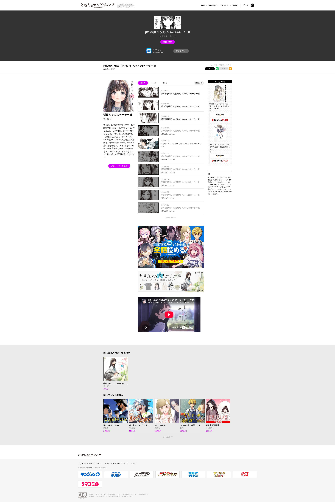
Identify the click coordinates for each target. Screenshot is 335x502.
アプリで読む (181, 51)
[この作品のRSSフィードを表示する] (230, 68)
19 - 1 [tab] (165, 83)
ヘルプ (133, 464)
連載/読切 (212, 5)
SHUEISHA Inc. (90, 467)
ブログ (245, 5)
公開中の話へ (167, 42)
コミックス (224, 5)
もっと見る (170, 217)
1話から (199, 83)
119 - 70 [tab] (143, 83)
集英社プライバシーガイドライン (116, 464)
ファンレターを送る (119, 166)
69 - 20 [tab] (154, 83)
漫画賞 (235, 5)
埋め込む (225, 68)
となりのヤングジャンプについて (90, 464)
